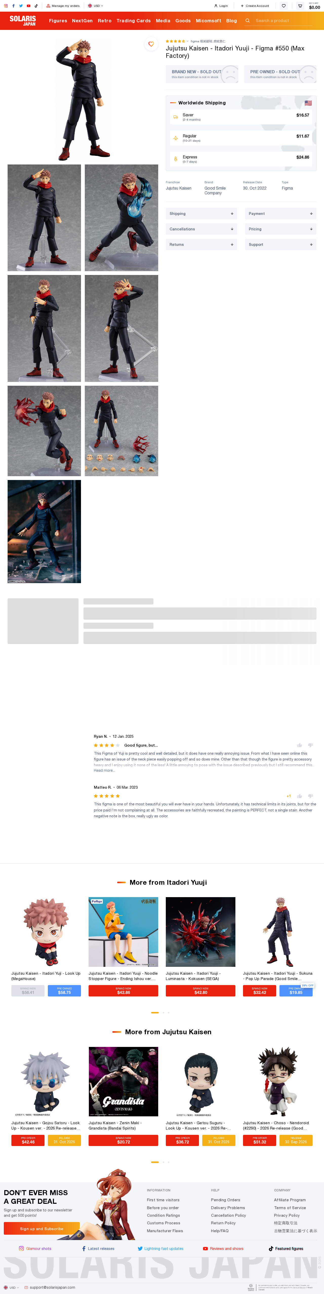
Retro (105, 20)
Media (163, 20)
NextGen (82, 20)
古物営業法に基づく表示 (295, 1231)
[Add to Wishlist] (151, 44)
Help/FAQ (220, 1231)
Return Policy (223, 1223)
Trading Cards (133, 20)
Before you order (163, 1208)
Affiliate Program (290, 1200)
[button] (175, 41)
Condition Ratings (163, 1215)
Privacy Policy (287, 1215)
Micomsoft (208, 20)
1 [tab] (153, 1014)
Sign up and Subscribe (41, 1228)
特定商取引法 (286, 1223)
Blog (231, 20)
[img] (107, 745)
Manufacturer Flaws (165, 1231)
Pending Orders (225, 1200)
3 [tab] (170, 1014)
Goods (183, 20)
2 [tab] (165, 1014)
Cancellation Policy (228, 1215)
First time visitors (163, 1200)
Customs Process (163, 1223)
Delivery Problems (228, 1208)
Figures (58, 20)
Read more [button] (103, 770)
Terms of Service (290, 1208)
